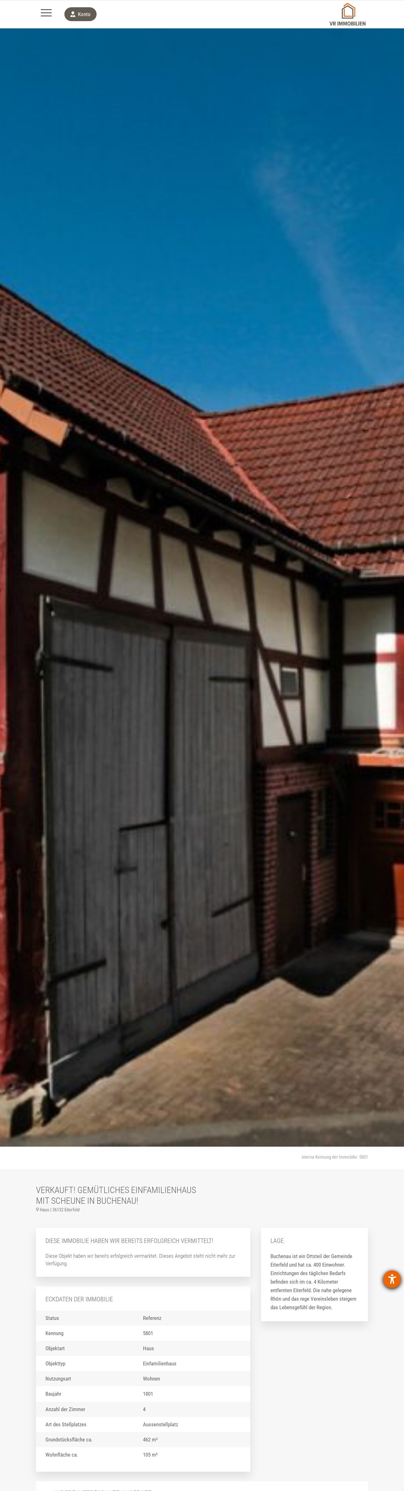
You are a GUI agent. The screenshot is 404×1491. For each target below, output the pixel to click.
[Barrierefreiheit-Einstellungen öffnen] (392, 1279)
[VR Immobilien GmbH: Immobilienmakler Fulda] (347, 14)
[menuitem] (46, 14)
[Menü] (46, 14)
